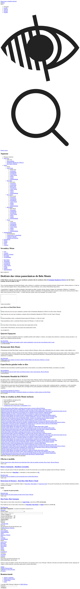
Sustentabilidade (14, 179)
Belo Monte (10, 207)
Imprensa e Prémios (8, 254)
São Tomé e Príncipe (12, 164)
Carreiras (6, 253)
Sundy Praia (10, 168)
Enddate (3, 517)
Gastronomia (13, 172)
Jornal (5, 243)
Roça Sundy (10, 194)
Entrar (5, 581)
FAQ (5, 251)
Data (2, 513)
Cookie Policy (7, 580)
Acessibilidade (7, 257)
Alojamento (13, 171)
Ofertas (12, 176)
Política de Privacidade (9, 579)
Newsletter (6, 255)
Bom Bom (9, 180)
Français (6, 9)
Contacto (6, 245)
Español (6, 12)
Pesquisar (3, 586)
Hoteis (5, 165)
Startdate (3, 516)
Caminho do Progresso (12, 238)
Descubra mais (4, 475)
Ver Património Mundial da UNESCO (10, 390)
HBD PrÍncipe (24, 584)
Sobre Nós (6, 158)
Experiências (13, 173)
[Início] (3, 2)
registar (2, 566)
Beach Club (13, 186)
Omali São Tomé (43, 483)
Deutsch (6, 11)
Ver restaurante (4, 358)
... (39, 472)
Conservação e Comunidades (14, 235)
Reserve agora (4, 150)
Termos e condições (9, 577)
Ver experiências (5, 370)
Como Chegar (13, 175)
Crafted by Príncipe (11, 236)
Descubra (3, 510)
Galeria (12, 178)
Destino (2, 511)
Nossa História (10, 161)
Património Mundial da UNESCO (15, 162)
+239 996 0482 (4, 523)
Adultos (3, 514)
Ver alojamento (4, 341)
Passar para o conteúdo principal (9, 1)
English (6, 8)
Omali (8, 220)
